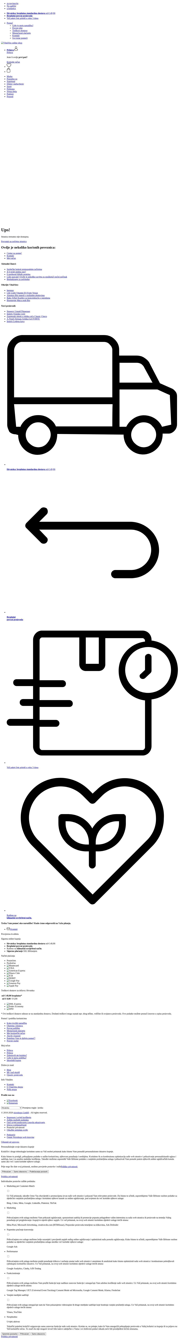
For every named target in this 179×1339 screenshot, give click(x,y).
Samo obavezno (20, 1172)
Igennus (10, 290)
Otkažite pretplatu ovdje (17, 1130)
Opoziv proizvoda (15, 1075)
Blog (9, 1070)
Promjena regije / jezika (32, 1108)
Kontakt (15, 35)
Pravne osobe (13, 1041)
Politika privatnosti (9, 1176)
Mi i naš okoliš (13, 1072)
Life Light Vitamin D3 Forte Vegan (22, 293)
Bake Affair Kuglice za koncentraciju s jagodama (28, 298)
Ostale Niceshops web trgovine (20, 1137)
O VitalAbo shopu (15, 1087)
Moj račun (11, 258)
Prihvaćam (6, 1172)
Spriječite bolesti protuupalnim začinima (24, 269)
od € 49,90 (31, 13)
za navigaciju (12, 3)
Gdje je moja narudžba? (22, 25)
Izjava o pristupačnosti (16, 1125)
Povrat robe (17, 28)
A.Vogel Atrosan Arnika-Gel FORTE (23, 319)
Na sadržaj (11, 6)
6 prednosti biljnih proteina (18, 274)
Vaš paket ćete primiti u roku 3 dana (22, 18)
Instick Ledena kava (15, 321)
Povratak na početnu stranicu (14, 241)
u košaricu (11, 8)
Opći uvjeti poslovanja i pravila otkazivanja (26, 1122)
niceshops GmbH (21, 1112)
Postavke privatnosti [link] (15, 1127)
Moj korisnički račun (16, 1033)
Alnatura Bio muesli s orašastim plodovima (26, 295)
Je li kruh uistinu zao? (16, 272)
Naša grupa (12, 1089)
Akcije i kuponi (13, 1036)
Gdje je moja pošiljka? (16, 1058)
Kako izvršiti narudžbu (17, 1023)
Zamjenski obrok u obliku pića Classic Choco (27, 316)
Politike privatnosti (69, 1166)
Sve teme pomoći (20, 38)
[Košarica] (92, 70)
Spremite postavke (9, 1334)
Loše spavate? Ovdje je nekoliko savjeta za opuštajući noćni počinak (37, 277)
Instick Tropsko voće (16, 314)
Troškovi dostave (19, 30)
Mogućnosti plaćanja (21, 33)
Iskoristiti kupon (14, 1060)
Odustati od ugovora (10, 1142)
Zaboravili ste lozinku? (17, 1055)
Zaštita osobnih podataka (18, 1120)
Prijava (10, 52)
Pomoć (10, 23)
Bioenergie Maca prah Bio (18, 300)
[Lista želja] (9, 66)
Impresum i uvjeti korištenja (19, 1117)
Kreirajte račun (13, 62)
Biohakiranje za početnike (18, 279)
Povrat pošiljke (13, 1028)
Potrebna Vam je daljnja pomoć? (21, 1038)
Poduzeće (11, 1135)
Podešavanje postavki (39, 1172)
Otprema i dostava (15, 1026)
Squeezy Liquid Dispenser (18, 311)
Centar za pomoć (14, 253)
